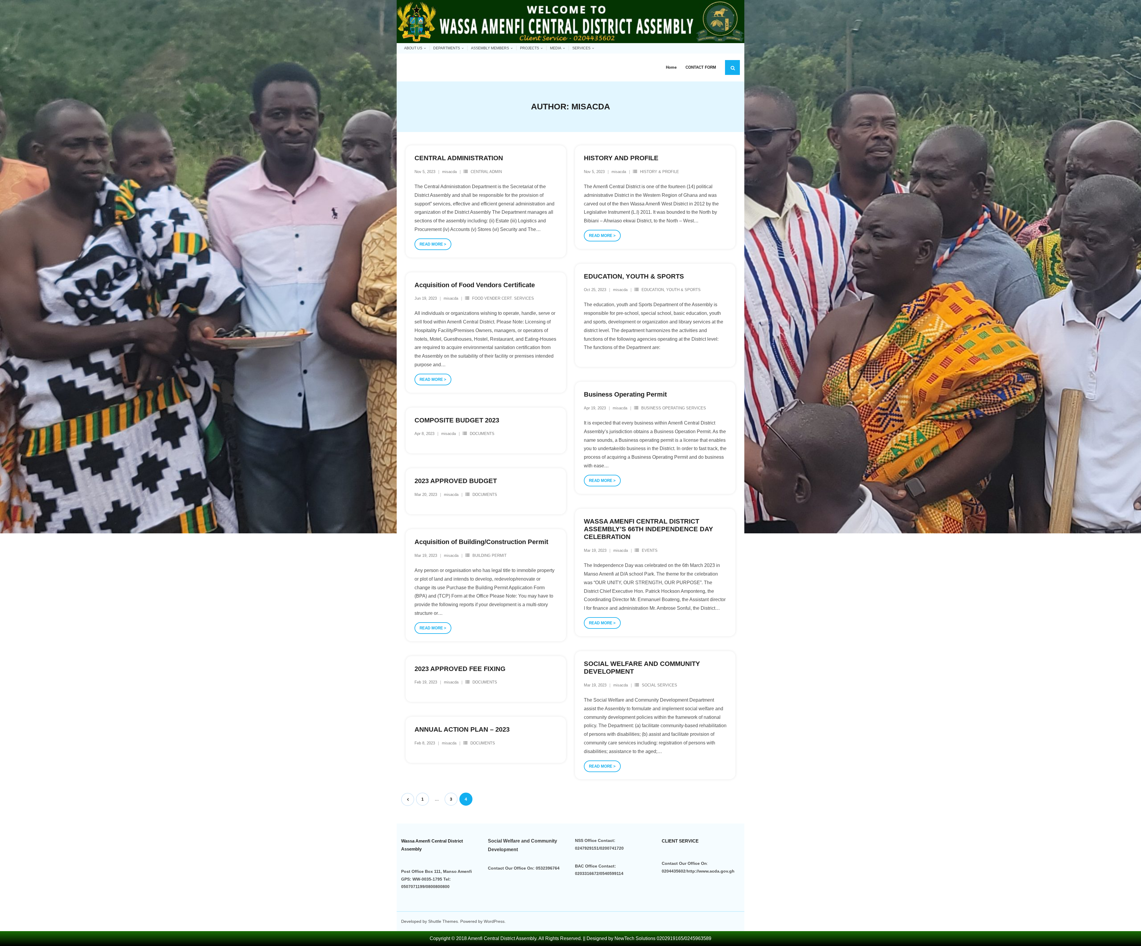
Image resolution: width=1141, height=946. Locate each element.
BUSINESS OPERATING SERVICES (673, 408)
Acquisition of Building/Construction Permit (481, 542)
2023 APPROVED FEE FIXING (460, 668)
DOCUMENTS (482, 433)
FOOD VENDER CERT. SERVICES (503, 298)
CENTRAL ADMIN (486, 171)
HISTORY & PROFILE (659, 171)
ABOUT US (413, 48)
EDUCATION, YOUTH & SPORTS (634, 276)
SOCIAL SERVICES (659, 685)
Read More (431, 244)
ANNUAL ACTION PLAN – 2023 (462, 729)
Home (671, 67)
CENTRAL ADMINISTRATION (459, 158)
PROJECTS (529, 48)
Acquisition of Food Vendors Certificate (475, 285)
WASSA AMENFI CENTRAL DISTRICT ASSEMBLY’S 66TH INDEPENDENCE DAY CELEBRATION (648, 529)
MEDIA (555, 48)
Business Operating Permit (625, 394)
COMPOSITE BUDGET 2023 (457, 420)
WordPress (494, 921)
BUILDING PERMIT (489, 555)
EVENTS (650, 550)
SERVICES (581, 48)
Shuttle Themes (443, 921)
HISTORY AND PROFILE (621, 158)
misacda (449, 171)
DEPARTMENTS (446, 48)
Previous (407, 799)
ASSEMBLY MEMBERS (490, 48)
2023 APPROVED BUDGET (456, 481)
